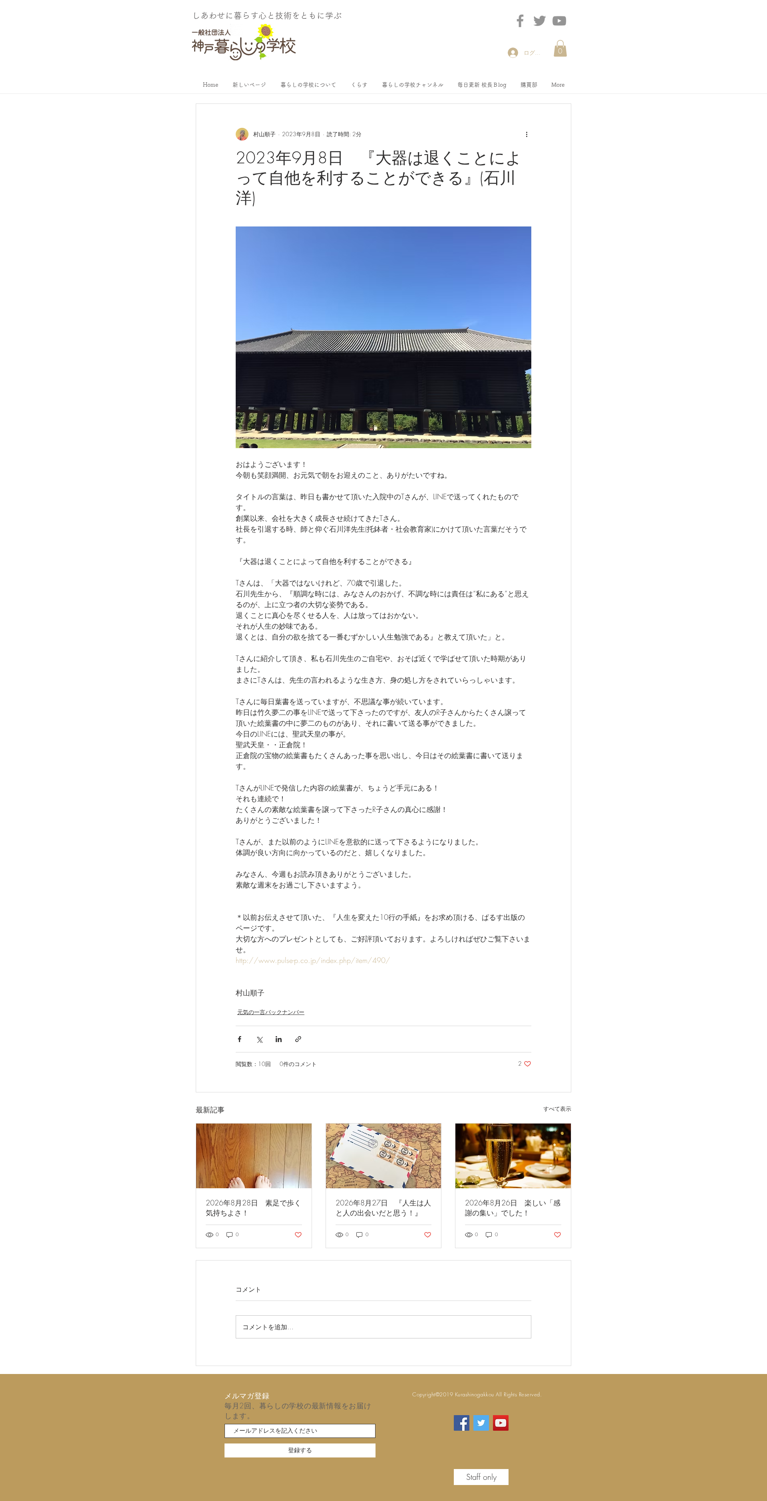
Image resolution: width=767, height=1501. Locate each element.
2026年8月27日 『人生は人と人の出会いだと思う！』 (383, 1207)
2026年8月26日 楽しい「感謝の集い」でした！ (512, 1207)
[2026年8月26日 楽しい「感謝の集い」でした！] (513, 1156)
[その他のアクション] (526, 134)
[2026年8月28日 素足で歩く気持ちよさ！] (254, 1156)
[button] (560, 48)
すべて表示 (557, 1108)
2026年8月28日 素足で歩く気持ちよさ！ (253, 1207)
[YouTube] (501, 1423)
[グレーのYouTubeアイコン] (559, 20)
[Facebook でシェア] (239, 1039)
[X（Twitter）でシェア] (259, 1039)
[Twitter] (539, 20)
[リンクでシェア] (298, 1039)
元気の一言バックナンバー (270, 1012)
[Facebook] (520, 20)
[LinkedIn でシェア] (278, 1039)
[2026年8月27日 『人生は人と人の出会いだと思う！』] (383, 1156)
